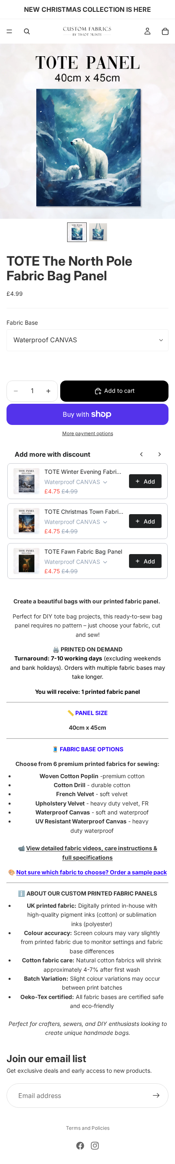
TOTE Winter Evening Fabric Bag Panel (84, 471)
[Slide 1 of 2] (77, 232)
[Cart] (165, 31)
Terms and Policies (87, 1128)
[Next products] (159, 454)
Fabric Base (22, 322)
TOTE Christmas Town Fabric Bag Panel (84, 511)
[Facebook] (80, 1146)
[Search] (27, 31)
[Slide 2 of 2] (98, 232)
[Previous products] (142, 454)
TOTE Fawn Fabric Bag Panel (83, 551)
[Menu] (9, 31)
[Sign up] (156, 1096)
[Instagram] (95, 1146)
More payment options (87, 433)
